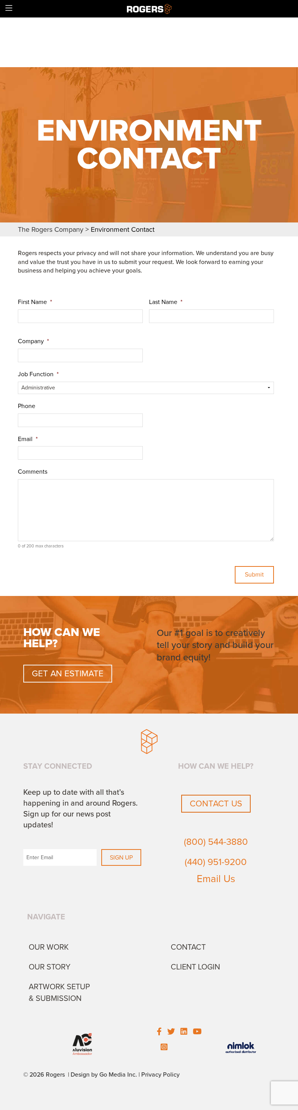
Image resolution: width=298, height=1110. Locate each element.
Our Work (49, 947)
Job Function (38, 374)
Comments (32, 472)
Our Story (50, 967)
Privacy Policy (160, 1075)
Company (33, 341)
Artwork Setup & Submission (59, 992)
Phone (26, 406)
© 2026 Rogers (44, 1075)
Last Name (165, 302)
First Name (35, 302)
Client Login (195, 967)
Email (28, 439)
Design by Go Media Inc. (104, 1075)
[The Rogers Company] (149, 8)
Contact (188, 947)
